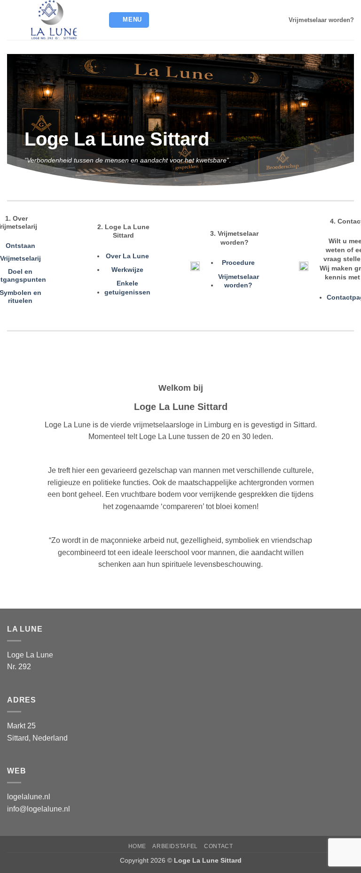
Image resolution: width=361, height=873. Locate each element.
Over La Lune (127, 256)
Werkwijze (127, 269)
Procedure (238, 262)
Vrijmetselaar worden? (321, 19)
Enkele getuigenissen (127, 287)
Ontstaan (20, 245)
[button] (129, 20)
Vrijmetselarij (20, 258)
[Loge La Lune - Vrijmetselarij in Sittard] (54, 20)
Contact (218, 846)
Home (137, 846)
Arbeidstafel (174, 846)
